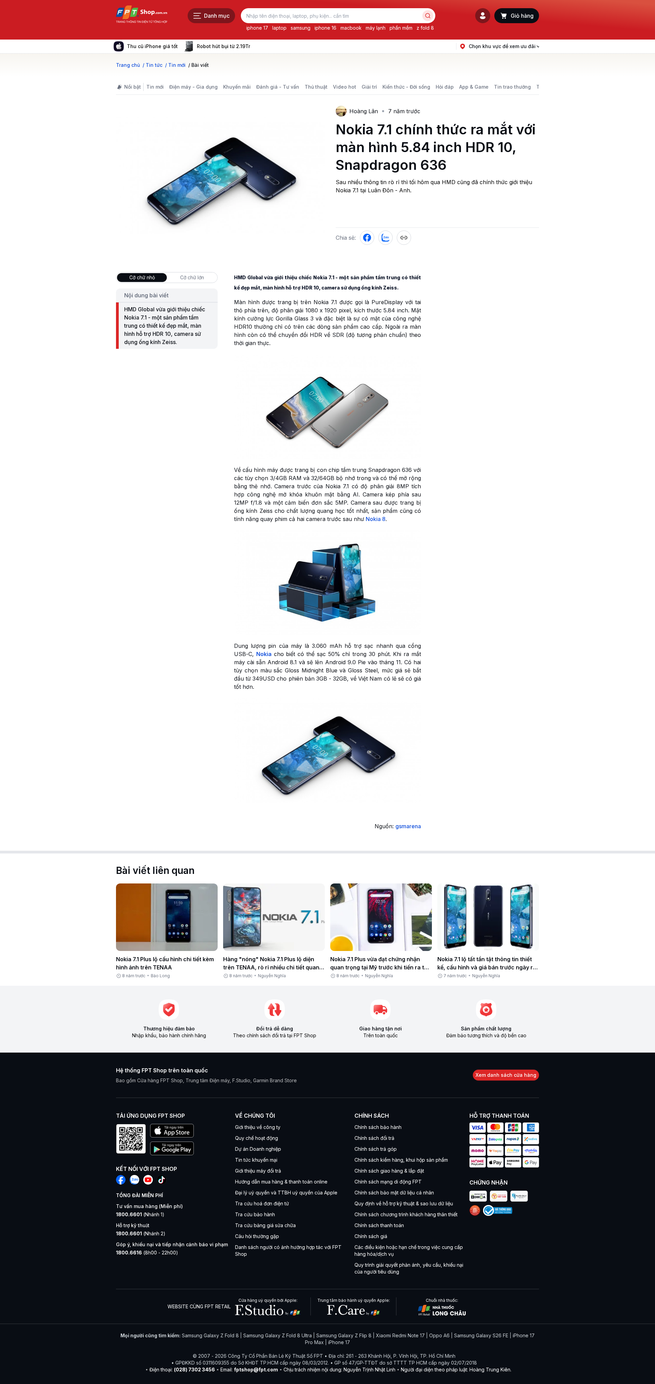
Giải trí (369, 87)
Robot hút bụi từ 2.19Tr (223, 46)
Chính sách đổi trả (374, 1138)
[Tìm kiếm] (427, 15)
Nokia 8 (375, 519)
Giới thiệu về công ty (257, 1127)
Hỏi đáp (445, 87)
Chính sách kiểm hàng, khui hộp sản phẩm (401, 1160)
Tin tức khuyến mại (256, 1160)
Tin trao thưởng (512, 87)
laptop (279, 28)
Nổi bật (132, 87)
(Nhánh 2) (140, 1233)
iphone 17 (257, 28)
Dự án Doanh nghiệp (258, 1149)
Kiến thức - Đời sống (406, 87)
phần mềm (401, 28)
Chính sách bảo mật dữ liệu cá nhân (394, 1192)
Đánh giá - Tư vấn (277, 87)
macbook (351, 28)
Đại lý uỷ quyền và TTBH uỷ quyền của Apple (286, 1192)
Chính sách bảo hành (378, 1127)
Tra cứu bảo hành (255, 1214)
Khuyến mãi (237, 87)
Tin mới (155, 87)
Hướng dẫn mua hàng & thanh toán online (281, 1182)
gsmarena (408, 826)
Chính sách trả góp (375, 1149)
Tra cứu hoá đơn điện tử (262, 1203)
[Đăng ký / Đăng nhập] (482, 15)
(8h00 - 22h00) (147, 1252)
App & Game (474, 87)
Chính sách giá (370, 1236)
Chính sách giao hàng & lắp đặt (389, 1171)
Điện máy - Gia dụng (193, 87)
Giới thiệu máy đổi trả (258, 1171)
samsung (300, 28)
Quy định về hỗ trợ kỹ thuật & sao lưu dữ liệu (403, 1203)
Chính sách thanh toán (379, 1225)
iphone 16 (325, 28)
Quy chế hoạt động (256, 1138)
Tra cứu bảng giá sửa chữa (265, 1225)
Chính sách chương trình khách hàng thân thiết (405, 1214)
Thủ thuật (316, 87)
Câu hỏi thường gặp (257, 1236)
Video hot (344, 87)
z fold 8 (425, 28)
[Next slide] (255, 46)
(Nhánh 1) (140, 1214)
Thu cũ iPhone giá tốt (152, 46)
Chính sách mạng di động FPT (388, 1182)
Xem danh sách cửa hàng (506, 1075)
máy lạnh (375, 28)
